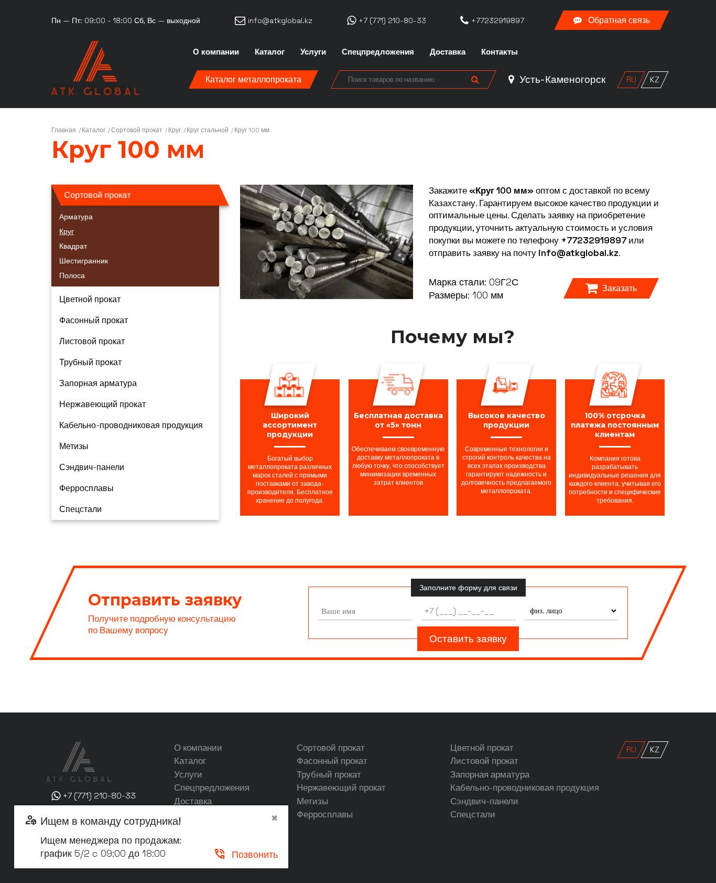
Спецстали (80, 509)
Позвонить (245, 854)
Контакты (499, 52)
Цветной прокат (90, 299)
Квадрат (73, 246)
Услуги (313, 52)
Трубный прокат (90, 362)
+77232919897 (593, 240)
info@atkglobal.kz (578, 253)
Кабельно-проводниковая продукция (131, 425)
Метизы (74, 446)
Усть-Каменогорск (561, 79)
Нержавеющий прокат (102, 404)
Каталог (270, 52)
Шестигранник (83, 260)
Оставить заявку (468, 638)
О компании (216, 52)
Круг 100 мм (251, 130)
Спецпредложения (378, 52)
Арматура (76, 216)
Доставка (447, 52)
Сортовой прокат (136, 130)
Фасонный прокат (93, 320)
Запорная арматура (98, 383)
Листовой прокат (92, 341)
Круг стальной (208, 130)
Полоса (72, 275)
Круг (174, 130)
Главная (63, 130)
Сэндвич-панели (91, 467)
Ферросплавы (86, 488)
